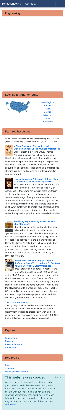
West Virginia (47, 102)
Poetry (8, 365)
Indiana (47, 105)
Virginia (47, 112)
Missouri (47, 115)
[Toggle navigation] (59, 3)
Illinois (47, 108)
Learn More (10, 404)
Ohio (47, 118)
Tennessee (47, 121)
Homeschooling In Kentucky (19, 3)
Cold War (9, 368)
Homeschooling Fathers (16, 371)
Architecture (11, 347)
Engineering (11, 338)
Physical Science (13, 344)
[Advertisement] (32, 53)
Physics (9, 341)
